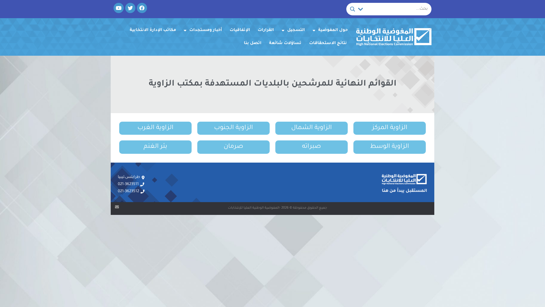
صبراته (311, 147)
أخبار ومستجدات (205, 30)
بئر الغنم (155, 147)
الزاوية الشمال (311, 128)
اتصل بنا (252, 43)
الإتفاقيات (240, 30)
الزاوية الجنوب (233, 128)
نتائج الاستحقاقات (328, 43)
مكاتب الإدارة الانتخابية (153, 30)
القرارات (266, 30)
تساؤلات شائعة (285, 43)
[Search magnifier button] (353, 9)
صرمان (233, 147)
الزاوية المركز (389, 128)
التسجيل (296, 30)
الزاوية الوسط (389, 147)
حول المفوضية (333, 30)
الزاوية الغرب (155, 128)
